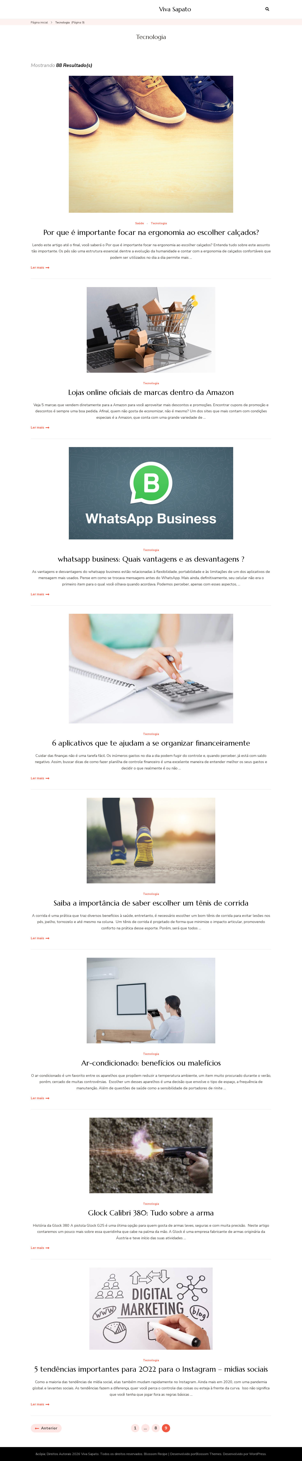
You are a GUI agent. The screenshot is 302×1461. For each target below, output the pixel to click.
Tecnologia (159, 223)
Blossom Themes (208, 1454)
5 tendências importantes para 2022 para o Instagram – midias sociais (151, 1369)
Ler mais (37, 267)
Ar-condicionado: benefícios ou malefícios (151, 1063)
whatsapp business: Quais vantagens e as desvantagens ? (151, 559)
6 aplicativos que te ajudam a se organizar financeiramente (151, 743)
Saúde (139, 223)
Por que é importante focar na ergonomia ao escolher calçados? (151, 232)
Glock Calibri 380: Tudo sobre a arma (151, 1212)
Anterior (49, 1428)
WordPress (257, 1454)
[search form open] (267, 9)
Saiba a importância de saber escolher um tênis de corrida (151, 903)
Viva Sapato (175, 9)
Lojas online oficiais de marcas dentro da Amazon (151, 392)
